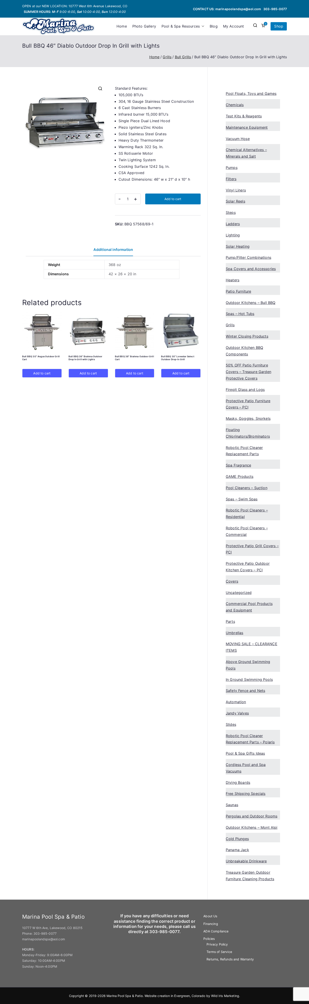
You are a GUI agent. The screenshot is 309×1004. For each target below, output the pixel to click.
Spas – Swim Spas (242, 499)
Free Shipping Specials (246, 793)
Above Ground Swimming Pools (248, 664)
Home (121, 26)
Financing (210, 924)
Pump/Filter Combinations (248, 257)
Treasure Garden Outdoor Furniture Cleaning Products (250, 875)
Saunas (232, 805)
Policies (209, 939)
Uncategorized (239, 592)
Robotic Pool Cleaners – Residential (247, 513)
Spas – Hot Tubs (240, 313)
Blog (214, 26)
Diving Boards (238, 782)
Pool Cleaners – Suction (246, 488)
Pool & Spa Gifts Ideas (245, 753)
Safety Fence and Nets (245, 690)
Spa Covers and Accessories (251, 268)
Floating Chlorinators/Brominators (248, 433)
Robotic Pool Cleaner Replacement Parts (244, 450)
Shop (278, 26)
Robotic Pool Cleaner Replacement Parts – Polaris (250, 739)
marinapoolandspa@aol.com (238, 9)
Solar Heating (238, 246)
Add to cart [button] (41, 373)
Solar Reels (235, 201)
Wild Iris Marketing (225, 996)
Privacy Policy (217, 944)
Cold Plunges (237, 838)
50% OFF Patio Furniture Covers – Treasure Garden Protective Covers (248, 372)
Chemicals (235, 105)
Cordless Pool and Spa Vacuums (246, 767)
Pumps (232, 167)
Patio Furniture (238, 291)
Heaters (232, 280)
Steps (231, 212)
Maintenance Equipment (247, 127)
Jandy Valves (237, 713)
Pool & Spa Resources (181, 26)
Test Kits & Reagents (244, 116)
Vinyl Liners (236, 190)
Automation (236, 702)
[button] (202, 26)
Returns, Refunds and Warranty (230, 959)
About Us (210, 916)
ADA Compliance (215, 931)
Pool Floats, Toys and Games (251, 93)
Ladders (233, 224)
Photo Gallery (144, 26)
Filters (231, 179)
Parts (230, 621)
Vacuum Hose (238, 138)
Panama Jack (237, 850)
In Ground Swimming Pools (249, 679)
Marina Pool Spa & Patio (125, 996)
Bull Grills (183, 57)
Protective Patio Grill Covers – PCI (252, 549)
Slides (231, 724)
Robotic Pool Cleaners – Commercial (247, 531)
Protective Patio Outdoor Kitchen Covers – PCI (248, 566)
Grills (167, 57)
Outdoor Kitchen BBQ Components (244, 350)
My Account (233, 26)
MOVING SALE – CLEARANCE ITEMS (251, 647)
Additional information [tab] (113, 249)
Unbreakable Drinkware (246, 861)
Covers (232, 581)
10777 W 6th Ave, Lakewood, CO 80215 (52, 928)
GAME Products (239, 476)
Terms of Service (219, 952)
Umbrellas (234, 632)
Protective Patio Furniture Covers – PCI (248, 404)
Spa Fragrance (238, 465)
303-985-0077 (275, 9)
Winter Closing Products (247, 336)
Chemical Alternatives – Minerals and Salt (246, 153)
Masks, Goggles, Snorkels (248, 418)
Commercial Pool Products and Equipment (249, 606)
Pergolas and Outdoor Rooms (251, 816)
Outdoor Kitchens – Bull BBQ (250, 302)
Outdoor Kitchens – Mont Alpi (251, 827)
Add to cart (172, 199)
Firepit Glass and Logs (245, 389)
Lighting (233, 235)
